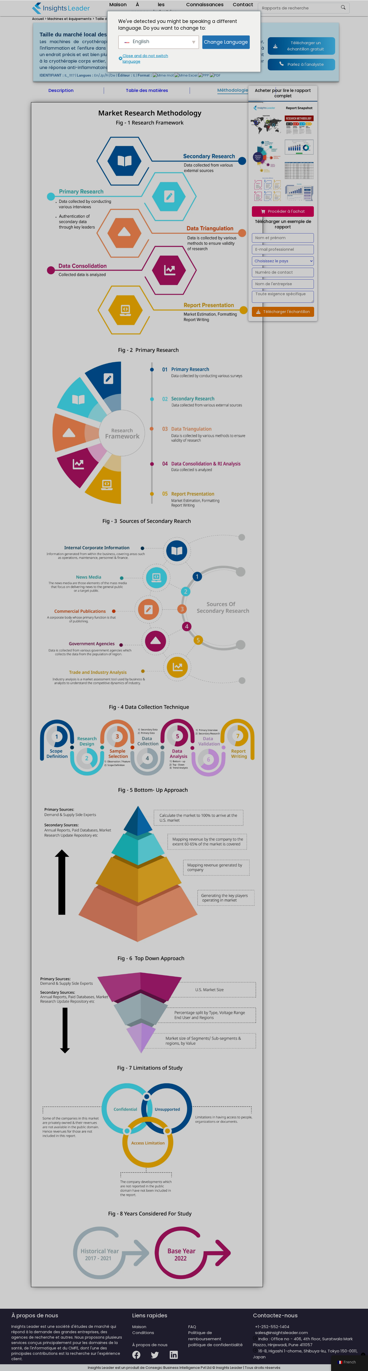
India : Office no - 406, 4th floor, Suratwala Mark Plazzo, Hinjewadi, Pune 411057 (303, 1342)
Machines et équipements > (70, 18)
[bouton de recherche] (343, 8)
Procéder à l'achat (286, 211)
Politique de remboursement (204, 1336)
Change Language (226, 42)
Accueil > (39, 18)
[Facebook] (141, 1358)
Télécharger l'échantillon (286, 311)
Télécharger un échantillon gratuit (305, 46)
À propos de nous (150, 1345)
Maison (139, 1326)
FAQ (192, 1326)
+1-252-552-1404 (271, 1326)
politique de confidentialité (215, 1345)
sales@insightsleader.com (281, 1332)
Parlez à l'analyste (306, 64)
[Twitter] (160, 1358)
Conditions (143, 1332)
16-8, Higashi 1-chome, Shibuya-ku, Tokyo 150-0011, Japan (305, 1354)
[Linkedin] (179, 1358)
